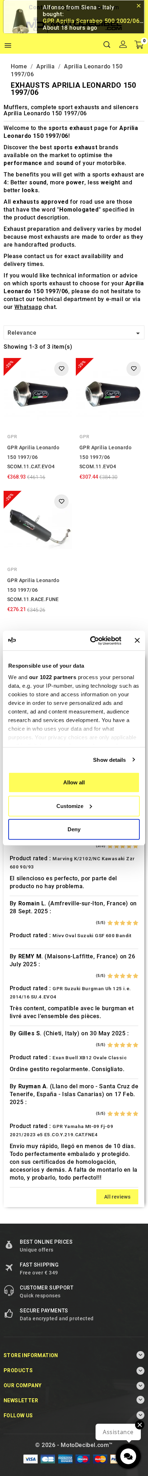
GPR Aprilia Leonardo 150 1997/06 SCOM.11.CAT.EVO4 (33, 457)
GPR (12, 436)
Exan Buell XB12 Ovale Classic (89, 1057)
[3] (123, 846)
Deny (74, 829)
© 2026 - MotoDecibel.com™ (74, 1445)
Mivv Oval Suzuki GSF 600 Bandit (91, 935)
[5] (136, 846)
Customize (69, 806)
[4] (129, 846)
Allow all (74, 782)
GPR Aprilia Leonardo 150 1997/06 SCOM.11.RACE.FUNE (33, 589)
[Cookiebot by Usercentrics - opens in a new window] (91, 640)
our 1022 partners (53, 677)
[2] (117, 846)
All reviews (117, 1197)
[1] (110, 846)
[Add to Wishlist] (61, 369)
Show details (109, 759)
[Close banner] (137, 640)
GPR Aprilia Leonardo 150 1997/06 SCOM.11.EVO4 (105, 457)
